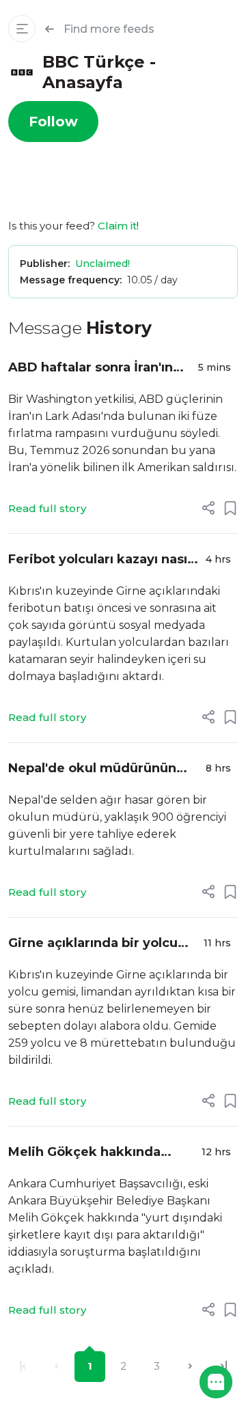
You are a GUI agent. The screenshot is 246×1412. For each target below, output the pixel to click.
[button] (216, 1382)
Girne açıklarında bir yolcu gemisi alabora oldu (93, 943)
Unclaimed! (102, 263)
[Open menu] (22, 28)
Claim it (117, 225)
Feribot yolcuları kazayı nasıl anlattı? (99, 560)
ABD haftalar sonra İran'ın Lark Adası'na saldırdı (90, 368)
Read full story (47, 508)
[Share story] (208, 508)
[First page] (23, 1366)
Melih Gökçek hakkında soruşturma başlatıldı (84, 1152)
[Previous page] (56, 1366)
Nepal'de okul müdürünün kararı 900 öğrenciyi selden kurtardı (97, 769)
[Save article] (230, 508)
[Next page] (190, 1366)
